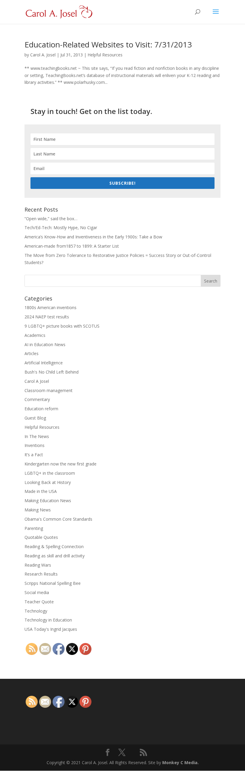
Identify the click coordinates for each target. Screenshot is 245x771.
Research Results (41, 574)
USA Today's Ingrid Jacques (50, 629)
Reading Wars (37, 565)
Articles (31, 353)
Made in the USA (40, 491)
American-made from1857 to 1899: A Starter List (71, 246)
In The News (36, 436)
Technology (35, 611)
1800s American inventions (50, 307)
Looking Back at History (47, 482)
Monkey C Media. (180, 762)
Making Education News (47, 500)
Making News (37, 510)
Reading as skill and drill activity (54, 556)
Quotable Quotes (41, 537)
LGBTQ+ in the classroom (49, 473)
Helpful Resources (105, 55)
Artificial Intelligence (43, 363)
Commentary (37, 399)
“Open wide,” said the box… (50, 218)
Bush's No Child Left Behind (51, 372)
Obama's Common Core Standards (58, 519)
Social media (36, 592)
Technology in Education (48, 620)
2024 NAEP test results (46, 317)
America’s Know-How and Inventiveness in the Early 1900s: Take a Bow (93, 237)
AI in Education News (44, 344)
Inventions (34, 445)
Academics (34, 335)
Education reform (41, 408)
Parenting (33, 528)
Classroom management (48, 390)
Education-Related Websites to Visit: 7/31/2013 (108, 44)
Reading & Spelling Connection (54, 546)
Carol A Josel (36, 381)
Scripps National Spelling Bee (52, 583)
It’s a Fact (33, 454)
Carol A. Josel (43, 55)
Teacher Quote (39, 602)
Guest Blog (35, 418)
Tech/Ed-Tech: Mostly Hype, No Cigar (60, 227)
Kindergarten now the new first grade (60, 464)
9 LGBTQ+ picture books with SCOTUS (61, 326)
